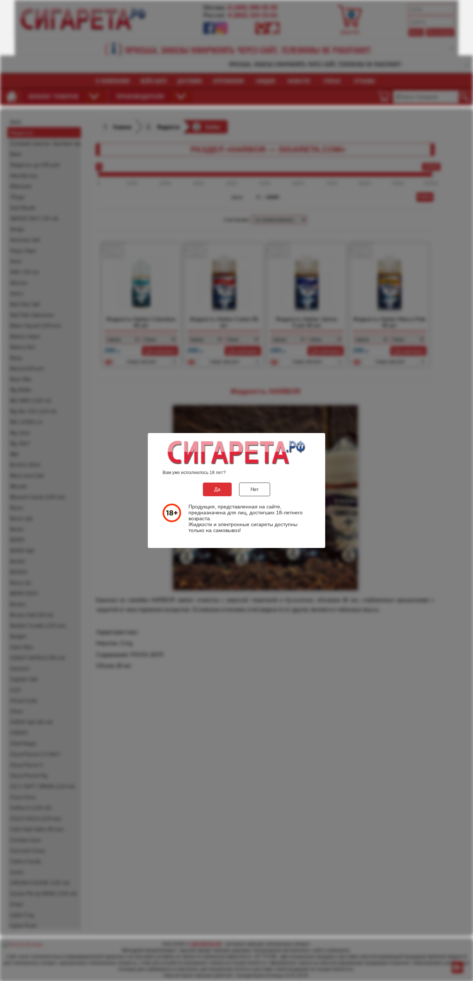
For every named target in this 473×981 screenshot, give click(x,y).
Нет (255, 489)
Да (217, 489)
